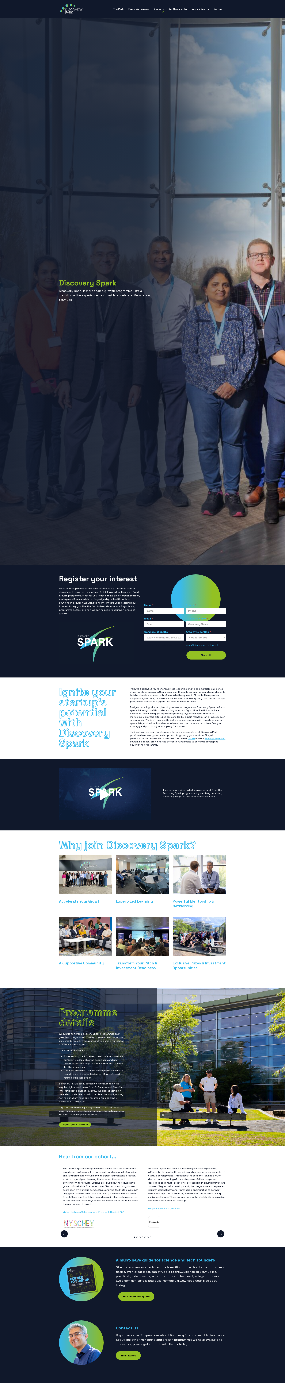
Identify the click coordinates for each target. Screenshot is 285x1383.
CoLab (191, 738)
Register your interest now (75, 1124)
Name (149, 605)
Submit (206, 655)
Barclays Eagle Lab (215, 738)
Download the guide (136, 1296)
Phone (191, 605)
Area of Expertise (198, 632)
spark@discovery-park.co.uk (202, 645)
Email (148, 618)
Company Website (156, 632)
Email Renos (128, 1355)
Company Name (197, 618)
